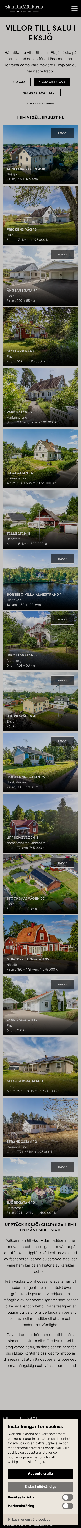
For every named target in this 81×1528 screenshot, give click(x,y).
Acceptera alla (40, 1474)
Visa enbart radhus (40, 103)
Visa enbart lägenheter (38, 92)
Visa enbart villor (52, 81)
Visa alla (19, 81)
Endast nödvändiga (41, 1487)
